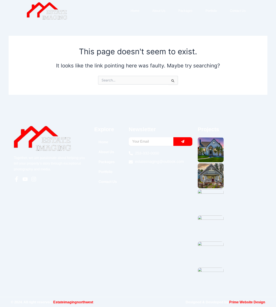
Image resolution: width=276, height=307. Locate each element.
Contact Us (238, 10)
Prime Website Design (247, 302)
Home (135, 10)
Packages (185, 10)
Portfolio (211, 10)
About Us (158, 10)
